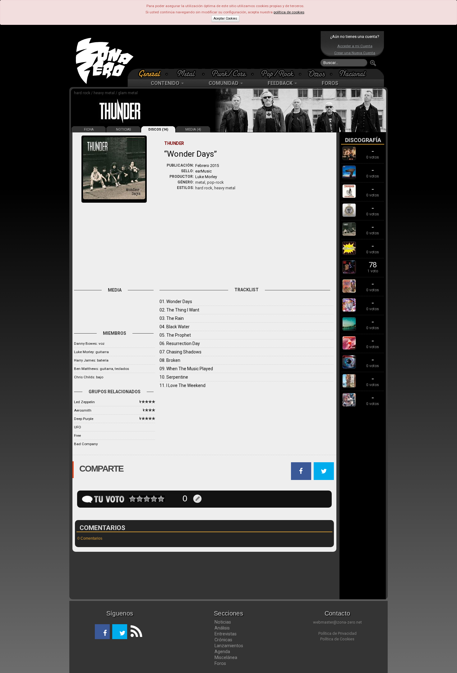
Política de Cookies (337, 639)
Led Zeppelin (84, 402)
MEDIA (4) (193, 129)
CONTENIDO (166, 83)
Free (77, 435)
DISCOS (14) (158, 129)
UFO (77, 427)
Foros (220, 663)
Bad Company (86, 444)
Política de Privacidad (337, 633)
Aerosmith (82, 410)
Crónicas (223, 639)
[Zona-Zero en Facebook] (102, 631)
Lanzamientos (229, 645)
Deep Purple (83, 419)
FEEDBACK (281, 83)
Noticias (223, 622)
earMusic (203, 171)
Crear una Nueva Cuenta (354, 53)
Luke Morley (206, 176)
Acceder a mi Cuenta (354, 46)
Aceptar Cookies (225, 18)
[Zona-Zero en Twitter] (119, 631)
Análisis (222, 627)
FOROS (330, 83)
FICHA (89, 129)
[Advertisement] (227, 49)
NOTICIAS (123, 129)
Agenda (222, 651)
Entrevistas (226, 633)
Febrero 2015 (207, 165)
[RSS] (134, 631)
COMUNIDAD (224, 83)
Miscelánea (226, 657)
